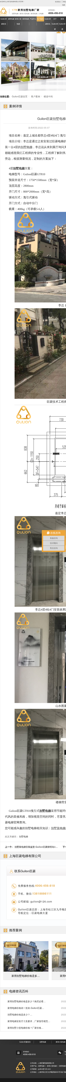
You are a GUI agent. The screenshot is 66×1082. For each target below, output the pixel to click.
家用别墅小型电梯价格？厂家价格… (25, 1027)
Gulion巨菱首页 (3, 21)
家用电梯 (25, 19)
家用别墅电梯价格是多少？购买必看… (27, 1001)
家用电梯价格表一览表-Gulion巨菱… (26, 1007)
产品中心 (33, 19)
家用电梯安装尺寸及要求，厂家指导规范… (29, 1021)
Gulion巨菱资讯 (48, 21)
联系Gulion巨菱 (62, 24)
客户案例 (40, 19)
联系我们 (58, 2)
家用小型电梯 (18, 21)
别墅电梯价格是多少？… (20, 1014)
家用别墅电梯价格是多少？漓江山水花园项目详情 (26, 977)
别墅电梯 (11, 19)
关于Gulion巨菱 (55, 24)
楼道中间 (48, 96)
